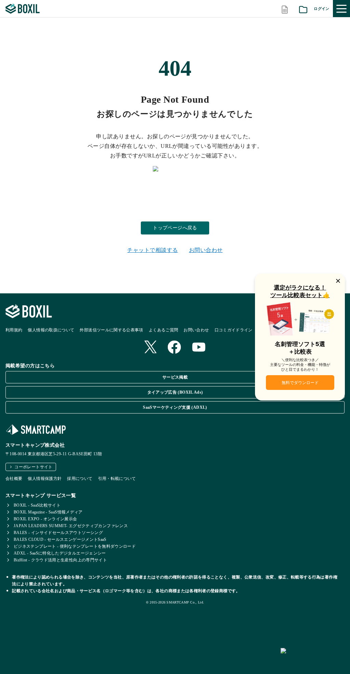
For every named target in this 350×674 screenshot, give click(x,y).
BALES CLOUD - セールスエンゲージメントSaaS (60, 539)
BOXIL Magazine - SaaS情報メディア (48, 512)
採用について (79, 478)
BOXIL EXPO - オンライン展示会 (45, 519)
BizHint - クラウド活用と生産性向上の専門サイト (60, 560)
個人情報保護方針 (45, 478)
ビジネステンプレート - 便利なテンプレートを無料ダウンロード (75, 546)
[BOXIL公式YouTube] (199, 347)
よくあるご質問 (163, 330)
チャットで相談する (152, 250)
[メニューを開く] (341, 8)
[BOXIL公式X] (150, 348)
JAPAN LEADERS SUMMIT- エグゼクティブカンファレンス (71, 525)
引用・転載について (117, 478)
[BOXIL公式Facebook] (174, 347)
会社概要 (13, 478)
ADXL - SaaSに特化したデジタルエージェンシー (60, 553)
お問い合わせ (206, 250)
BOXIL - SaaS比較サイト (37, 505)
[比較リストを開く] (284, 9)
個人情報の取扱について (51, 330)
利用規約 (13, 330)
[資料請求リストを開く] (303, 9)
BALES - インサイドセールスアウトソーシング (58, 532)
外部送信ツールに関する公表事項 (111, 330)
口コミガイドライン (234, 330)
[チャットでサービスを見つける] (313, 658)
